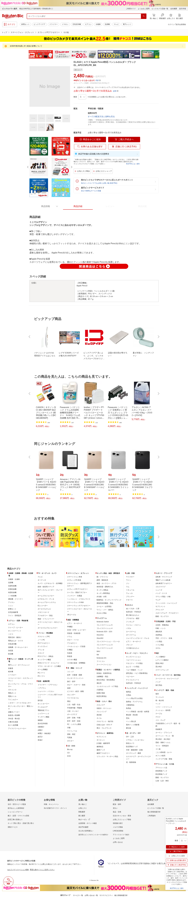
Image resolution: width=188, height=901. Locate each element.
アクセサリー (72, 643)
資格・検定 (71, 734)
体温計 (40, 740)
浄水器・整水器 (14, 719)
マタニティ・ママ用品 (134, 663)
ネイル (99, 718)
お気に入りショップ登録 (122, 820)
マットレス (160, 697)
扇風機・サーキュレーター (18, 647)
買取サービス (13, 827)
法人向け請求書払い (85, 831)
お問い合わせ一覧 (91, 895)
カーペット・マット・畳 (165, 736)
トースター (12, 675)
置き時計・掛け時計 (163, 739)
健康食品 (100, 747)
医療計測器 (101, 693)
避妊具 (99, 683)
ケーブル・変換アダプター (77, 592)
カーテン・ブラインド (164, 733)
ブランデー (130, 597)
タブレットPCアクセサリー (49, 32)
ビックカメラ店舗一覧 (160, 9)
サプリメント (102, 737)
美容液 (99, 715)
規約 (138, 164)
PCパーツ (41, 673)
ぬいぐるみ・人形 (132, 609)
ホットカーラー (43, 704)
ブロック (129, 645)
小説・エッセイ (73, 711)
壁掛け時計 (160, 663)
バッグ (158, 682)
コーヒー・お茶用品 (104, 606)
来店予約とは (130, 164)
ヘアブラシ (42, 688)
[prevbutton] (29, 337)
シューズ (159, 590)
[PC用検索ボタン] (143, 16)
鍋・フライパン (102, 577)
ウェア (158, 600)
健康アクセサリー (103, 753)
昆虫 (127, 718)
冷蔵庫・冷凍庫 (14, 579)
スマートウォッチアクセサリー (78, 606)
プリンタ (41, 650)
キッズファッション (133, 657)
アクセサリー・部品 (45, 616)
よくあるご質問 (143, 9)
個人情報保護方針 (154, 812)
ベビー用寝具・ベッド (134, 670)
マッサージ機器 (43, 717)
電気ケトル (12, 696)
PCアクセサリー (44, 643)
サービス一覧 (78, 895)
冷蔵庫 (98, 24)
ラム (127, 587)
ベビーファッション (133, 660)
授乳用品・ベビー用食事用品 (137, 673)
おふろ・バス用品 (132, 667)
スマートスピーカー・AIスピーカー (50, 623)
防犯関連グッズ (161, 771)
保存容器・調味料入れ (105, 587)
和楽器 (69, 656)
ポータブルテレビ (44, 609)
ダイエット (101, 740)
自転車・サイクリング (164, 577)
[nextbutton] (158, 337)
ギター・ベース (73, 640)
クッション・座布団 (163, 710)
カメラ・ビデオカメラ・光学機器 (50, 583)
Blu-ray (70, 749)
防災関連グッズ (132, 747)
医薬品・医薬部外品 (104, 673)
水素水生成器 (13, 722)
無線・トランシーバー (46, 619)
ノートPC (41, 640)
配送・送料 (117, 804)
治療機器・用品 (102, 677)
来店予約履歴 (83, 827)
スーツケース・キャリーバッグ (167, 679)
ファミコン (101, 661)
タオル (158, 648)
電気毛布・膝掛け (14, 637)
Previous (26, 54)
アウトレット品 (161, 768)
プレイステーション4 (104, 628)
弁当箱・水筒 (102, 597)
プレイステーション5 (104, 625)
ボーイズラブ (72, 714)
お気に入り (82, 808)
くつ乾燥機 (12, 596)
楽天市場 (182, 9)
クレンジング (102, 712)
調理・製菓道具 (102, 580)
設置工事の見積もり (15, 820)
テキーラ (129, 600)
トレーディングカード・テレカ (137, 638)
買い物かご (82, 804)
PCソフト (41, 676)
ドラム (69, 637)
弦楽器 (69, 653)
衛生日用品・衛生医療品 (106, 680)
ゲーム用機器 (43, 669)
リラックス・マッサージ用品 (107, 756)
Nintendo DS (101, 658)
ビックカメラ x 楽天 (9, 9)
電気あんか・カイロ (15, 641)
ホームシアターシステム (47, 602)
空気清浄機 (77, 24)
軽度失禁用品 (102, 696)
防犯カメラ (130, 743)
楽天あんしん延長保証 (16, 808)
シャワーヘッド (43, 714)
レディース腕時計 (162, 660)
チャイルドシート (132, 680)
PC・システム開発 (74, 724)
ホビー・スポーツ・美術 (76, 685)
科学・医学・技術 (73, 721)
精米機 (10, 672)
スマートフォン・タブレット (22, 32)
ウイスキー (130, 577)
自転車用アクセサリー (164, 583)
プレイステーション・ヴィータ (108, 641)
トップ (4, 32)
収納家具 (159, 729)
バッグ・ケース (161, 593)
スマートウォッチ (162, 670)
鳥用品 (128, 708)
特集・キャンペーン (51, 804)
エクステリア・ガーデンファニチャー (138, 758)
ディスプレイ (43, 646)
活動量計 (41, 727)
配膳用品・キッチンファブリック (109, 600)
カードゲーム (131, 632)
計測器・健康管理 (103, 743)
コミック (70, 672)
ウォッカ (129, 593)
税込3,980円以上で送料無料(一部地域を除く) (36, 9)
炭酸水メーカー (14, 712)
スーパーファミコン (104, 665)
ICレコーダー (43, 606)
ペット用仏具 (131, 721)
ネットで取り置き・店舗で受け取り (21, 823)
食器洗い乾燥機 (14, 715)
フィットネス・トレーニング (166, 603)
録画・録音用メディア (46, 587)
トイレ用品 (160, 645)
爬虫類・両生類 (132, 715)
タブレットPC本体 (74, 580)
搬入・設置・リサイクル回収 (18, 816)
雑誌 (68, 701)
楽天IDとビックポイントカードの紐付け (93, 835)
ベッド (158, 704)
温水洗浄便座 (43, 723)
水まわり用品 (102, 613)
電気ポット (12, 693)
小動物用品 (130, 705)
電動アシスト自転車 (163, 580)
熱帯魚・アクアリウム (134, 702)
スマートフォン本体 (74, 577)
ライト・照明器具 (14, 616)
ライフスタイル (73, 698)
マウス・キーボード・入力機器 (49, 666)
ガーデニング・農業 (133, 753)
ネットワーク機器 (44, 660)
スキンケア (101, 705)
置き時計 (159, 667)
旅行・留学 (71, 681)
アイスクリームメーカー (17, 728)
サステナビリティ (106, 895)
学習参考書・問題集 (74, 708)
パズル (128, 628)
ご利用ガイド (131, 9)
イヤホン (65, 24)
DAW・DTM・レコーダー (76, 630)
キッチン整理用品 (103, 593)
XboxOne (100, 635)
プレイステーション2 (104, 648)
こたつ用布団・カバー (164, 752)
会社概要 (173, 9)
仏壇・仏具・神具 (162, 781)
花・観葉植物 (131, 762)
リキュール (130, 590)
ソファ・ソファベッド (164, 707)
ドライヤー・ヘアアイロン (48, 685)
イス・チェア (160, 720)
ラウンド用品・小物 (163, 597)
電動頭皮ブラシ (43, 710)
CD (68, 753)
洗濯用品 (159, 635)
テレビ (116, 24)
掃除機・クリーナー (15, 599)
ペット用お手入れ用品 (134, 698)
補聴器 (40, 720)
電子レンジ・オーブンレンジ (19, 665)
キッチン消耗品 (102, 590)
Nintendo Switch (103, 622)
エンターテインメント (75, 678)
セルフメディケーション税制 (18, 870)
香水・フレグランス (104, 728)
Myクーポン (82, 820)
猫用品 (128, 692)
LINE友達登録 (118, 831)
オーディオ (42, 580)
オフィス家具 (160, 756)
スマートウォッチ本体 (75, 602)
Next (161, 54)
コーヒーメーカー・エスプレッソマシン (20, 679)
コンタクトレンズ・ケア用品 (107, 686)
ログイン (171, 24)
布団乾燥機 (12, 592)
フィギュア (130, 622)
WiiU (98, 651)
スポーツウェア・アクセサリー (167, 613)
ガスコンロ (12, 690)
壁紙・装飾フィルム (163, 742)
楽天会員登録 (181, 24)
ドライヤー (53, 24)
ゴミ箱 (158, 749)
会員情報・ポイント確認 (87, 823)
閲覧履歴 (81, 812)
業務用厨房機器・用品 (105, 603)
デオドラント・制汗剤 (105, 721)
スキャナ (41, 653)
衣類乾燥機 (12, 589)
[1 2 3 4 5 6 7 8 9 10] (82, 96)
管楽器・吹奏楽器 (73, 633)
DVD (69, 756)
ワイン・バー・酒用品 (105, 610)
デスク (158, 717)
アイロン (11, 602)
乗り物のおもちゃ (132, 615)
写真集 (69, 737)
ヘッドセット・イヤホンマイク (78, 599)
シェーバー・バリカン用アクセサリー (50, 696)
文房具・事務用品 (162, 625)
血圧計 (40, 737)
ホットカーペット (14, 631)
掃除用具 (159, 632)
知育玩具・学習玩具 (133, 612)
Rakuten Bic (12, 16)
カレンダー (71, 695)
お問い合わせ (118, 842)
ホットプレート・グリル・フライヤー (20, 685)
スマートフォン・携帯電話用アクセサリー (79, 584)
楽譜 (68, 688)
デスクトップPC (44, 637)
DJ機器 (70, 650)
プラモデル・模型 (132, 618)
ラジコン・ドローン (133, 625)
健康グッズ (101, 750)
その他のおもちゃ (132, 648)
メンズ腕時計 (160, 657)
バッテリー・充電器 (74, 596)
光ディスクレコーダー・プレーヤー (50, 591)
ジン (127, 583)
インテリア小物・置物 (164, 759)
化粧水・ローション (104, 708)
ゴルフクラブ (160, 587)
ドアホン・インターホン (135, 740)
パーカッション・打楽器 (76, 646)
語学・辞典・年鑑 (73, 718)
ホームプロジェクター (46, 596)
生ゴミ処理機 (13, 725)
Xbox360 (100, 638)
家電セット (25, 24)
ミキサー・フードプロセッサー (19, 703)
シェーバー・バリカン (46, 691)
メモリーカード (43, 612)
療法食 (128, 728)
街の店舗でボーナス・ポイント (55, 808)
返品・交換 (117, 812)
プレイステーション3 (104, 645)
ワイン (128, 580)
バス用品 (159, 641)
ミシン (10, 606)
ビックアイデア (39, 24)
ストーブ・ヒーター (15, 627)
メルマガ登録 (118, 827)
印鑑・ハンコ (160, 628)
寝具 (157, 694)
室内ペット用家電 (132, 725)
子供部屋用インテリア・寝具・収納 (168, 725)
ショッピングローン (15, 812)
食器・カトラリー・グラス (106, 583)
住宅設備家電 (13, 612)
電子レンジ (127, 24)
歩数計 (40, 730)
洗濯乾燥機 (12, 586)
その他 (66, 32)
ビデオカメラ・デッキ (46, 599)
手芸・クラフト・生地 (164, 638)
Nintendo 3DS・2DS (104, 632)
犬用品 (128, 695)
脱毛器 (40, 700)
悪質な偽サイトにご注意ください (42, 870)
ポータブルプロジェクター (48, 628)
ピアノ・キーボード (74, 623)
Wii (98, 655)
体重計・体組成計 (44, 733)
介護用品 (100, 690)
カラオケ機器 (72, 660)
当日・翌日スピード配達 (17, 804)
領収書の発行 (118, 823)
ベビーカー (130, 677)
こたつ (10, 634)
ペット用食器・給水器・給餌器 (137, 712)
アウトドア (160, 610)
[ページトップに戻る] (184, 563)
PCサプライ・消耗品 (45, 656)
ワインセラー (13, 700)
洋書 (68, 728)
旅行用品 (159, 685)
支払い (115, 808)
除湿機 (10, 654)
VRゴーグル (71, 615)
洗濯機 (107, 24)
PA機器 (70, 627)
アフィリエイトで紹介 (121, 835)
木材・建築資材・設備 (134, 750)
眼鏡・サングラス (162, 616)
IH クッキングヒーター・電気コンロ (20, 707)
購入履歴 (81, 816)
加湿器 (10, 651)
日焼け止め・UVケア (104, 725)
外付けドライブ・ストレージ (48, 663)
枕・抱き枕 (160, 700)
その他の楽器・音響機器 (76, 663)
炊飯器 (10, 668)
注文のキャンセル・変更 (122, 816)
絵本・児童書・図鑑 (74, 675)
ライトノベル (72, 731)
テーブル (159, 714)
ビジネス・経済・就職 (75, 691)
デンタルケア (43, 707)
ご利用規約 (151, 816)
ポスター (70, 741)
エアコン (88, 24)
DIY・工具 (130, 737)
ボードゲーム (131, 635)
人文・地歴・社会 (73, 705)
